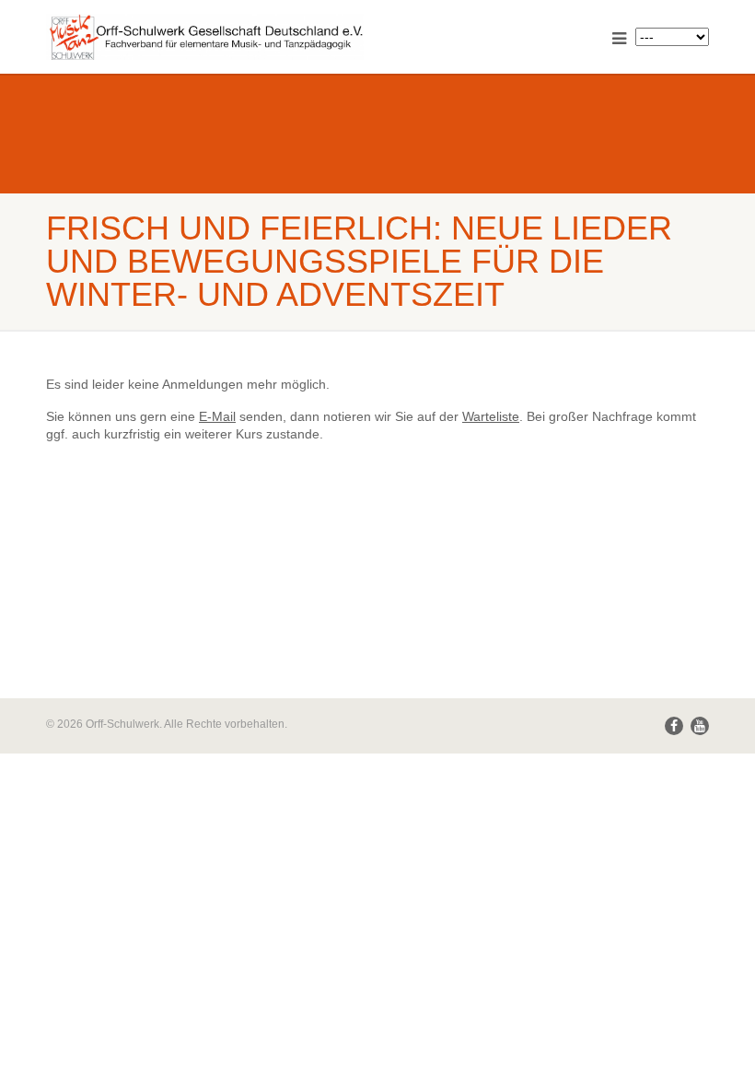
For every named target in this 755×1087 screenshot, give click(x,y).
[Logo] (205, 38)
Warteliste (490, 416)
